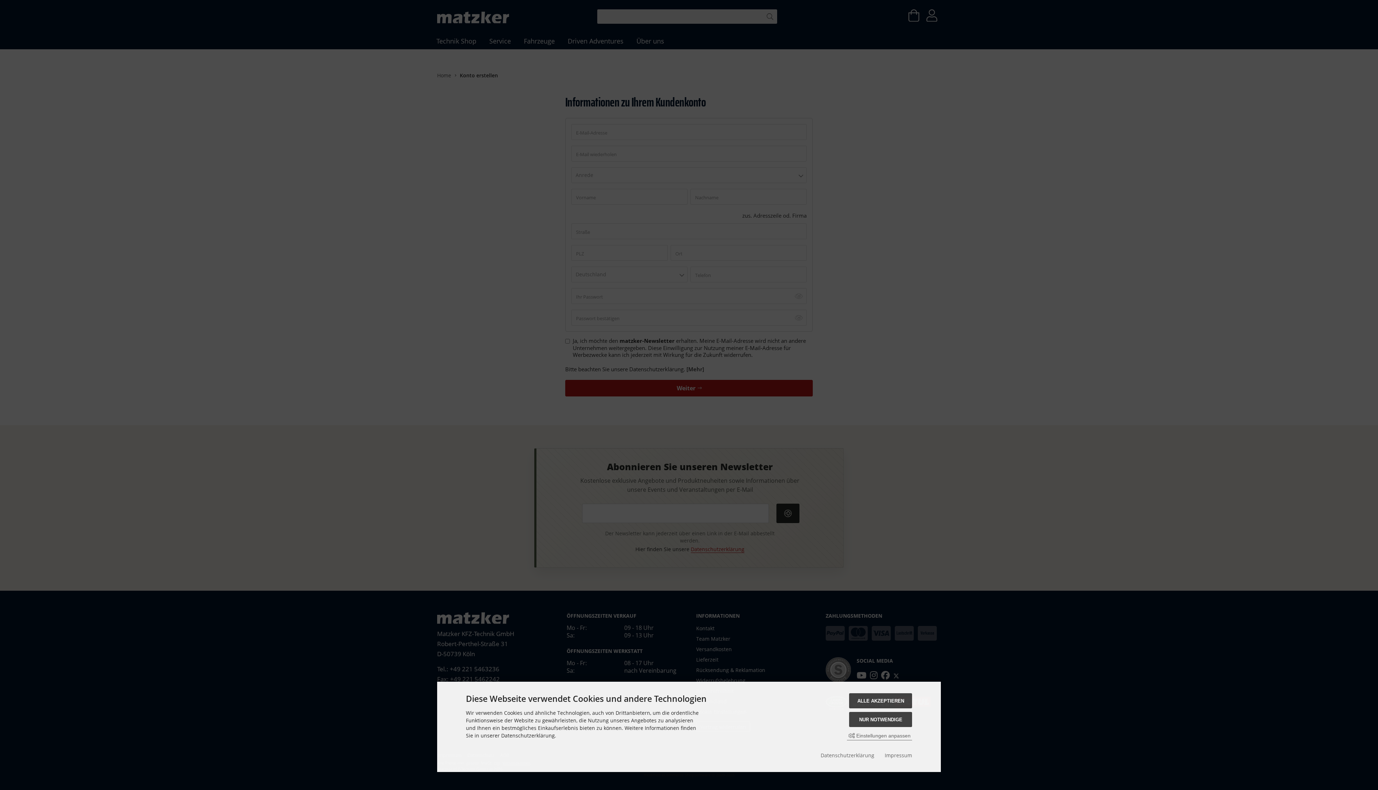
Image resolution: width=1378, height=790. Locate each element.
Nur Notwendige (880, 719)
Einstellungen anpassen (883, 736)
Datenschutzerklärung (847, 755)
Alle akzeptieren (880, 701)
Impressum (898, 755)
